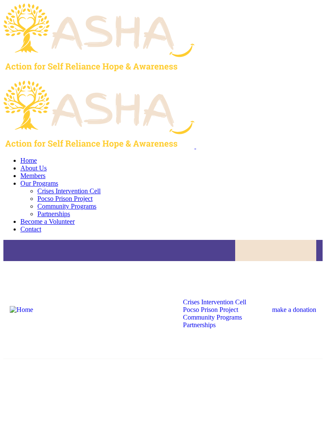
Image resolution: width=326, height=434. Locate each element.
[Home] (21, 310)
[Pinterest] (309, 250)
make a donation (294, 309)
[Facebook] (259, 250)
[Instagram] (292, 250)
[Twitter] (276, 250)
